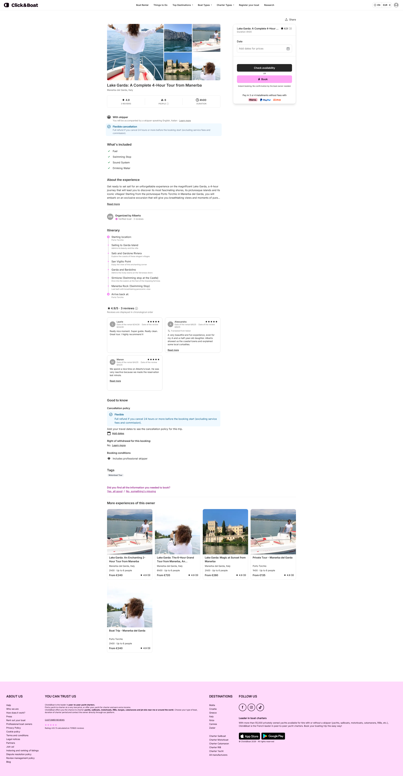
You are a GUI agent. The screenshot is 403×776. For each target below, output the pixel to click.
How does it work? (15, 712)
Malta (212, 705)
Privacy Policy (13, 727)
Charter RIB (215, 747)
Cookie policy (13, 731)
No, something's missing (141, 491)
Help (8, 705)
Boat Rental (142, 5)
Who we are (12, 709)
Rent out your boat (16, 720)
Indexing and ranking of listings (22, 750)
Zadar (212, 727)
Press (9, 716)
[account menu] (396, 5)
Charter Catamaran (219, 743)
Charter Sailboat (217, 736)
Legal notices (13, 739)
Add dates (118, 433)
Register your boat (249, 5)
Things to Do (160, 5)
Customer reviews (55, 720)
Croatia (213, 709)
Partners (10, 743)
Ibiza (211, 720)
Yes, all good (114, 491)
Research (269, 5)
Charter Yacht (216, 751)
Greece (213, 712)
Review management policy (20, 758)
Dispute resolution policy (18, 754)
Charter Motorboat (218, 739)
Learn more (119, 445)
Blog (8, 761)
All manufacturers (218, 754)
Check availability (264, 67)
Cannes (213, 724)
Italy (211, 716)
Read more (113, 204)
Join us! (10, 746)
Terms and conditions (17, 735)
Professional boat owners (19, 724)
